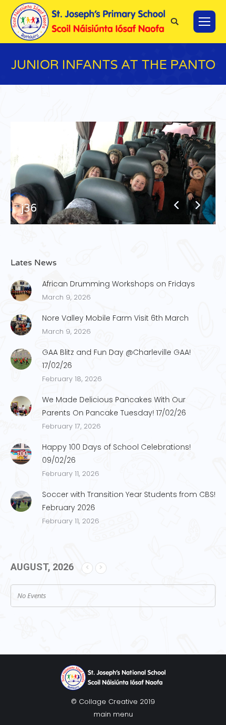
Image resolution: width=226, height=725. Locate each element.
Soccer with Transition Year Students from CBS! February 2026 (128, 501)
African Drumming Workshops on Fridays (118, 284)
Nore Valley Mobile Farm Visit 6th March (115, 318)
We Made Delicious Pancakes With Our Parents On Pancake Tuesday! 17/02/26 (114, 406)
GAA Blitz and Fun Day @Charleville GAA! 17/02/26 (116, 359)
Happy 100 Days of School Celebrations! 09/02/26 (116, 453)
